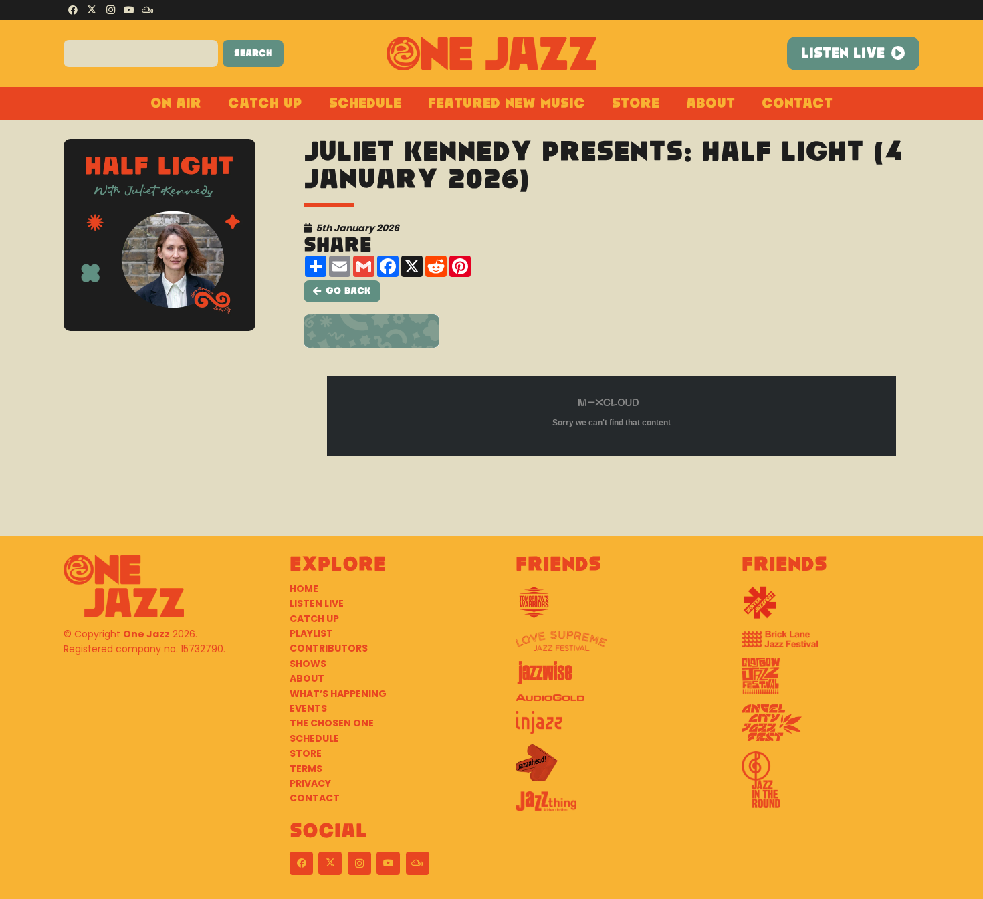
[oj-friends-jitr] (830, 784)
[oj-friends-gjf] (830, 681)
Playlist (311, 633)
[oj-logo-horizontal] (492, 53)
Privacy (310, 783)
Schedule (314, 738)
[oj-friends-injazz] (604, 727)
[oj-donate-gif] (611, 331)
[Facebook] (73, 10)
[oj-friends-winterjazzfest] (830, 607)
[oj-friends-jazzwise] (604, 677)
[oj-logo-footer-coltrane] (124, 586)
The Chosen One (332, 723)
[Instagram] (110, 10)
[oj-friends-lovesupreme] (604, 646)
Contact (315, 798)
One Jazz (146, 634)
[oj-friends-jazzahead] (604, 767)
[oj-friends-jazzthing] (604, 806)
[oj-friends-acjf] (830, 727)
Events (308, 708)
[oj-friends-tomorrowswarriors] (604, 607)
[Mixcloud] (147, 10)
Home (304, 588)
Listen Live (317, 603)
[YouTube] (129, 10)
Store (306, 753)
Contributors (329, 648)
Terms (306, 768)
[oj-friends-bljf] (830, 644)
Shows (308, 663)
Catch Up (314, 618)
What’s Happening (338, 693)
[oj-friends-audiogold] (604, 702)
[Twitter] (91, 10)
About (307, 678)
